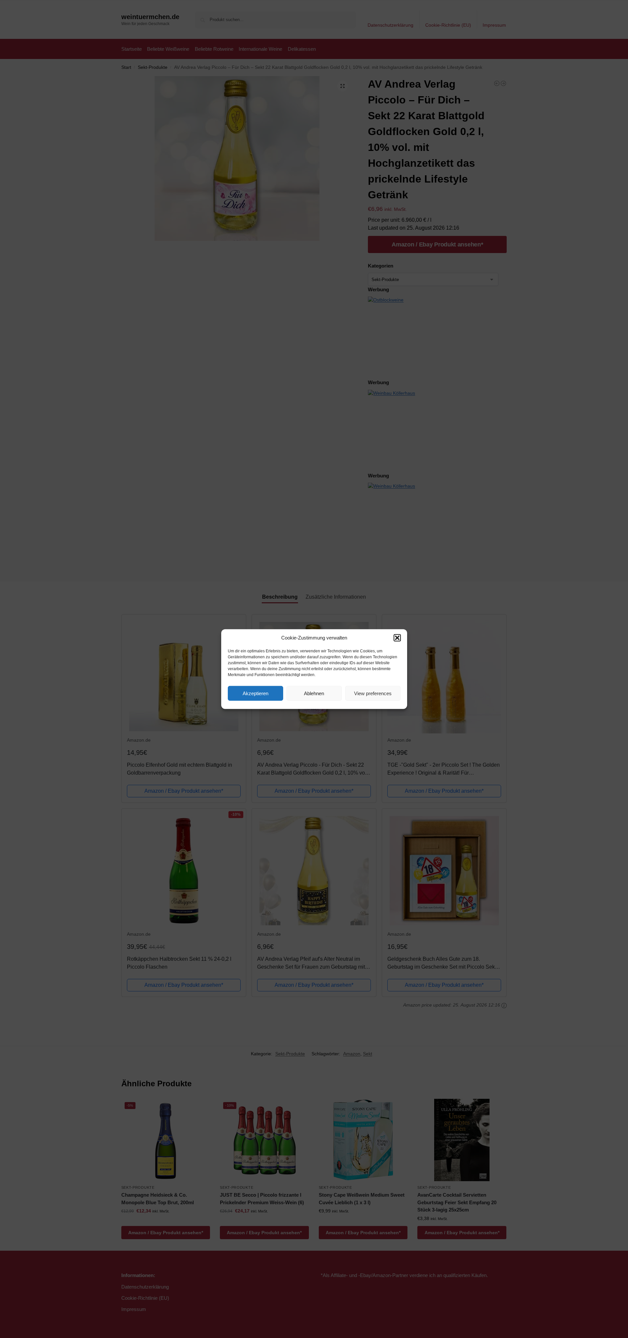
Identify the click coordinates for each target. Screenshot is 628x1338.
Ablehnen (314, 693)
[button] (397, 638)
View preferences (373, 693)
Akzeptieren (255, 693)
